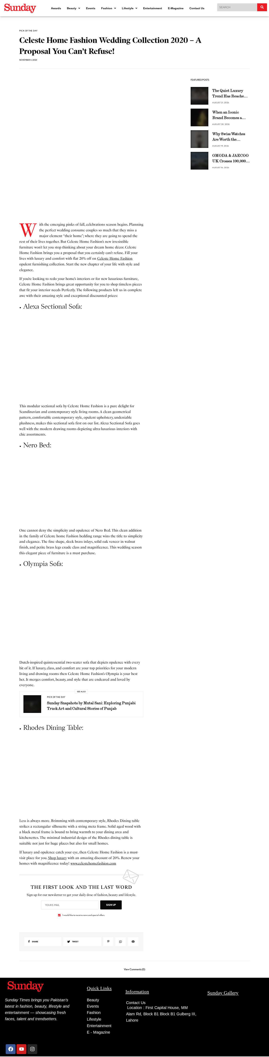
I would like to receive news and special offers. (83, 811)
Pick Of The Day (28, 31)
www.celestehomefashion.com (93, 760)
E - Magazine (98, 928)
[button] (73, 8)
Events (90, 8)
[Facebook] (11, 945)
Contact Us (196, 8)
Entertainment (152, 8)
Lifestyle (128, 8)
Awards (56, 8)
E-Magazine (176, 8)
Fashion (106, 8)
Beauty (71, 8)
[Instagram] (32, 945)
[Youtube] (21, 945)
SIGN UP (111, 801)
